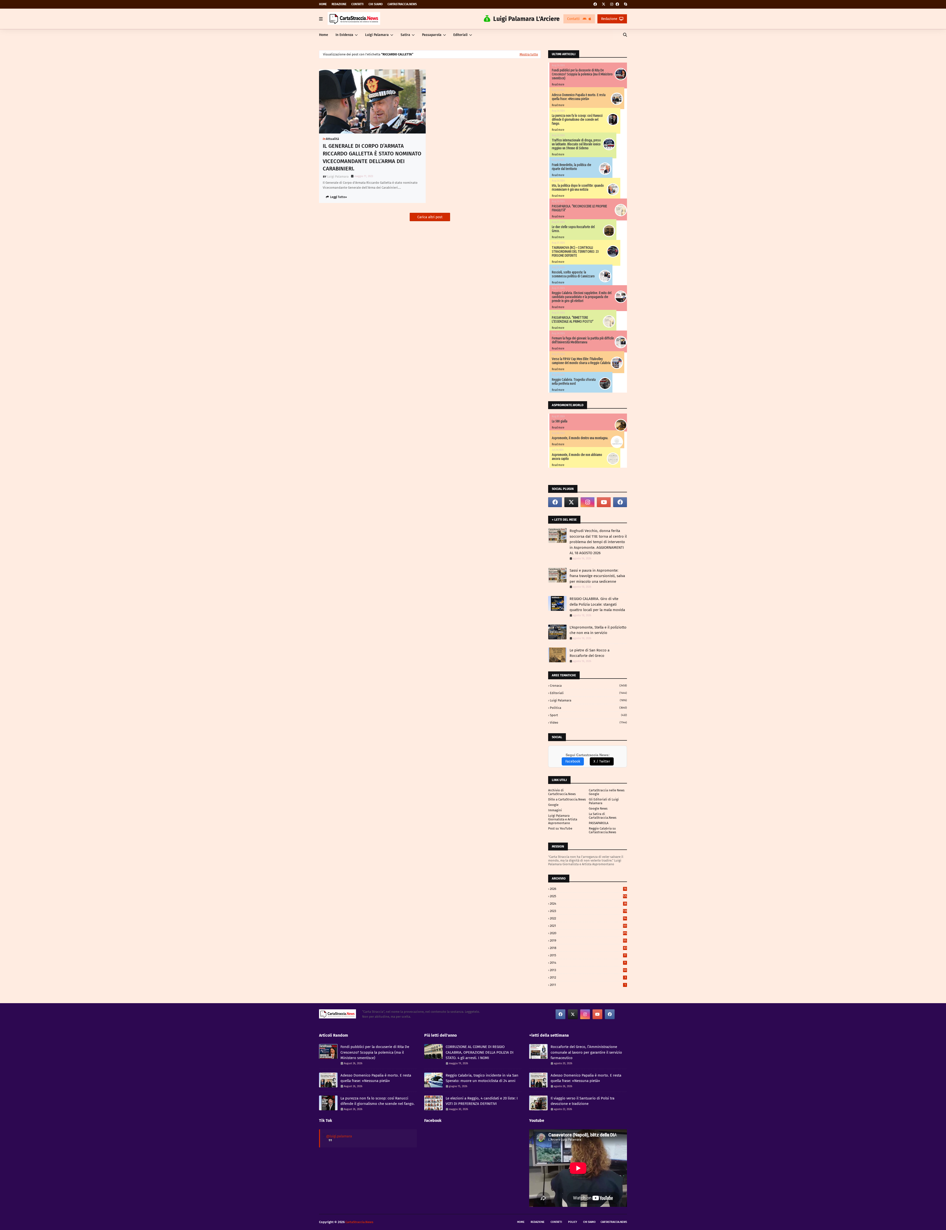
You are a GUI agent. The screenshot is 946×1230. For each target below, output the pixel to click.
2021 (588, 926)
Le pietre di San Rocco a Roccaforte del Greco (589, 653)
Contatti (357, 4)
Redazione (339, 4)
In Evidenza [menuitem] (344, 35)
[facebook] (595, 4)
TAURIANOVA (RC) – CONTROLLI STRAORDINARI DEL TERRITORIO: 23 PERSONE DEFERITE (575, 251)
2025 (588, 896)
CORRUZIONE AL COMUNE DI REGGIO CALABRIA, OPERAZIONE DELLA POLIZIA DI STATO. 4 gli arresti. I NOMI (479, 1052)
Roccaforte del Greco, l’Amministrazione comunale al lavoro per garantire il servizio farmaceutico (586, 1052)
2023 (588, 911)
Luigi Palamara (338, 176)
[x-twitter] (604, 4)
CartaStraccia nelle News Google (607, 792)
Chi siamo (376, 4)
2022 (588, 918)
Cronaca (588, 685)
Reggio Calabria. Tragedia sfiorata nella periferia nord (574, 381)
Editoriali (588, 693)
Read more (558, 84)
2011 (588, 985)
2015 (588, 955)
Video (588, 722)
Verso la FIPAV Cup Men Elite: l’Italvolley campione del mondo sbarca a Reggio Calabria (581, 361)
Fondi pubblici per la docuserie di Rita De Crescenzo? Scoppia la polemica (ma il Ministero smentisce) (582, 74)
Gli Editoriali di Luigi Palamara (604, 801)
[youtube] (604, 502)
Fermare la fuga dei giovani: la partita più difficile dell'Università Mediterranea (583, 340)
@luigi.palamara (339, 1136)
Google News (598, 808)
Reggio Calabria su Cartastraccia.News (602, 830)
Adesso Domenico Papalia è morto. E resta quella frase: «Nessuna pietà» (579, 97)
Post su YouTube (560, 828)
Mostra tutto (529, 54)
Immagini (555, 810)
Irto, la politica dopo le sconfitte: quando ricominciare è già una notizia (578, 187)
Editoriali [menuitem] (460, 35)
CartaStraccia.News (402, 4)
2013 (588, 970)
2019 (588, 940)
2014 (588, 962)
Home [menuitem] (323, 35)
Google (553, 805)
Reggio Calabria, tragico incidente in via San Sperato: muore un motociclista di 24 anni (482, 1078)
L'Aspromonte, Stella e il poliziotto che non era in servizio (598, 630)
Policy (572, 1222)
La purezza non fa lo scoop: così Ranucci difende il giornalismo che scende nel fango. (577, 119)
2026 (588, 889)
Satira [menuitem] (405, 35)
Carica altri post (429, 217)
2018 (588, 948)
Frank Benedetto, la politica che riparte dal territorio (571, 167)
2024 (588, 903)
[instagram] (611, 4)
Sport (588, 715)
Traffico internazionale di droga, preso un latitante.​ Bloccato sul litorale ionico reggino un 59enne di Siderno (576, 144)
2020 (588, 933)
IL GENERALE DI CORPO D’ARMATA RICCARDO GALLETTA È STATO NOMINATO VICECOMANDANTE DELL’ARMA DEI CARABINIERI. (372, 157)
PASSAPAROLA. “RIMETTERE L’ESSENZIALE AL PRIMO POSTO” (572, 319)
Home (323, 4)
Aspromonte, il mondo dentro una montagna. (580, 438)
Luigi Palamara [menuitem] (377, 35)
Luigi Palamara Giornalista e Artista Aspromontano (562, 819)
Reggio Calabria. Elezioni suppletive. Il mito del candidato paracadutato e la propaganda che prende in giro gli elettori (581, 297)
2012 (588, 977)
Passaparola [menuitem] (431, 35)
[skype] (625, 4)
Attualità (332, 138)
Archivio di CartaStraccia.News (562, 792)
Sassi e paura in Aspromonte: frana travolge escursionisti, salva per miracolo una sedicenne (597, 576)
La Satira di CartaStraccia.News (602, 815)
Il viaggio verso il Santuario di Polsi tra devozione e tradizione (582, 1101)
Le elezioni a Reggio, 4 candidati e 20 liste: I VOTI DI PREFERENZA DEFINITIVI (482, 1101)
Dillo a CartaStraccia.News (567, 799)
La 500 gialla (559, 421)
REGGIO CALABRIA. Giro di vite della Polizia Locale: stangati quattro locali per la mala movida (597, 604)
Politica (588, 708)
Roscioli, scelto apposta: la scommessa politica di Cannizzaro (573, 274)
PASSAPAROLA (598, 823)
